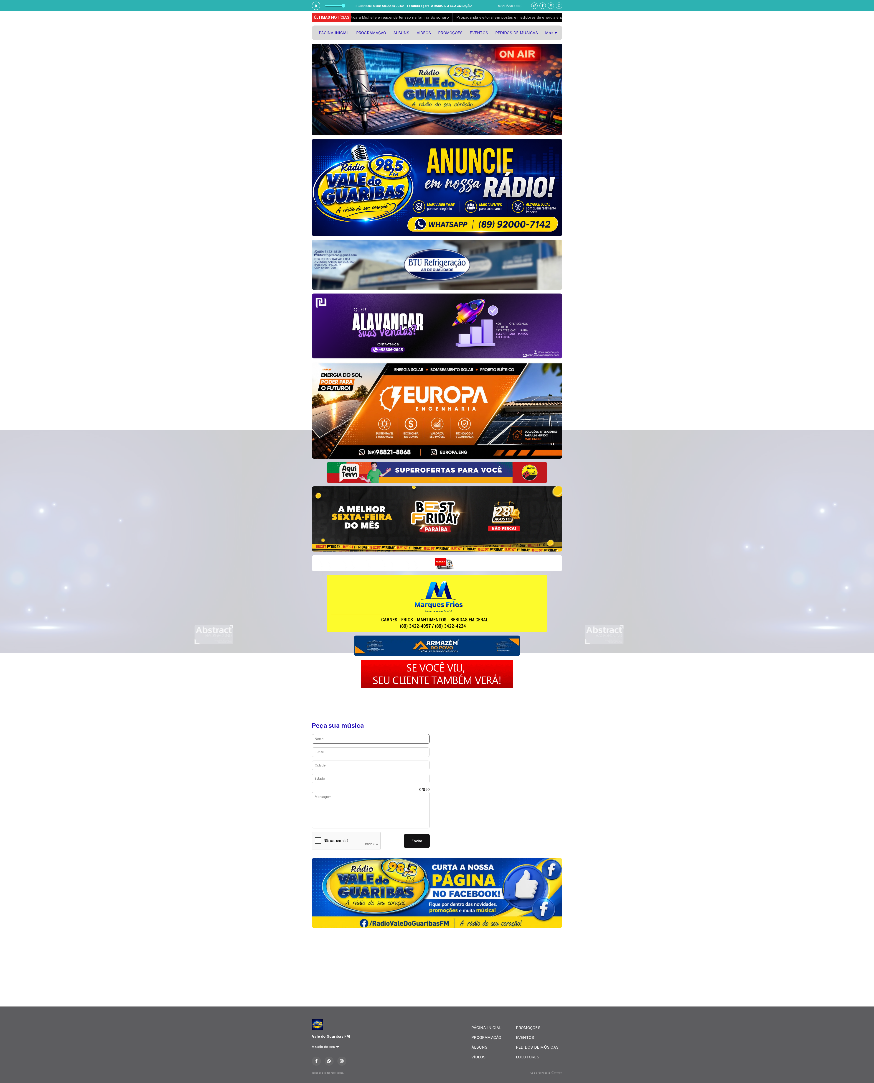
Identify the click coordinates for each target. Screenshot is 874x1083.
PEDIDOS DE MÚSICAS (516, 33)
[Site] (534, 6)
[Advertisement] (395, 702)
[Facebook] (542, 6)
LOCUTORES (527, 1057)
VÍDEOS (424, 33)
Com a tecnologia (540, 1072)
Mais (549, 33)
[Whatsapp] (559, 6)
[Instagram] (551, 6)
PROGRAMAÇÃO (371, 33)
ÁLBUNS (401, 33)
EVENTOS (479, 33)
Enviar (417, 841)
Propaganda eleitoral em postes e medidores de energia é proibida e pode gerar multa (379, 17)
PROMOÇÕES (450, 33)
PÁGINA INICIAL (334, 33)
